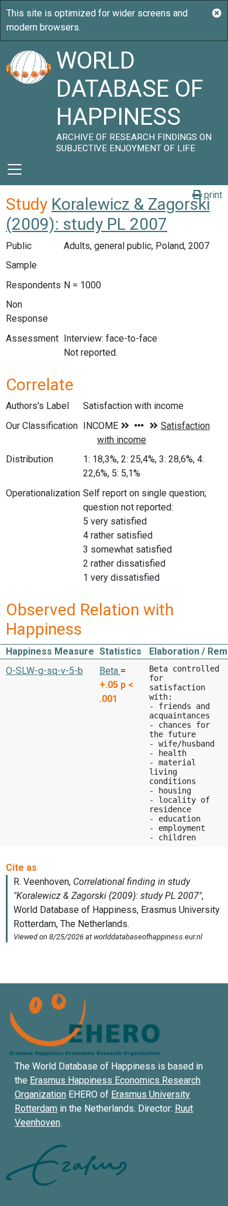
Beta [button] (109, 670)
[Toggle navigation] (14, 169)
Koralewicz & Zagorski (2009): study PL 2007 (108, 214)
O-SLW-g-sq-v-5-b (44, 670)
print (212, 194)
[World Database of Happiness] (28, 97)
